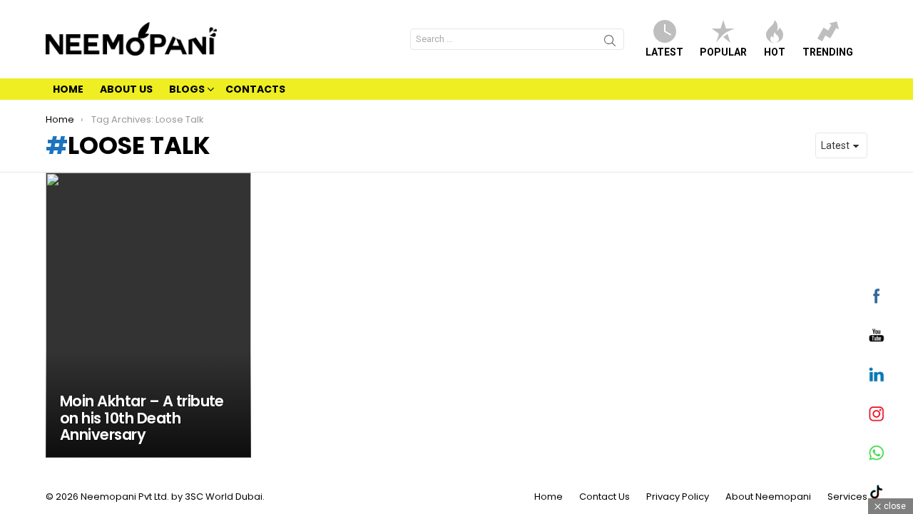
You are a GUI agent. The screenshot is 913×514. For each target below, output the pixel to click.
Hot (774, 52)
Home (68, 89)
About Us (126, 89)
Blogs (187, 89)
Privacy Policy (677, 497)
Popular (723, 52)
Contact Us (604, 497)
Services (847, 497)
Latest (664, 52)
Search (610, 43)
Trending (827, 52)
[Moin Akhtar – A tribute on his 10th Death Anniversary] (148, 315)
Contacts (255, 89)
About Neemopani (768, 497)
